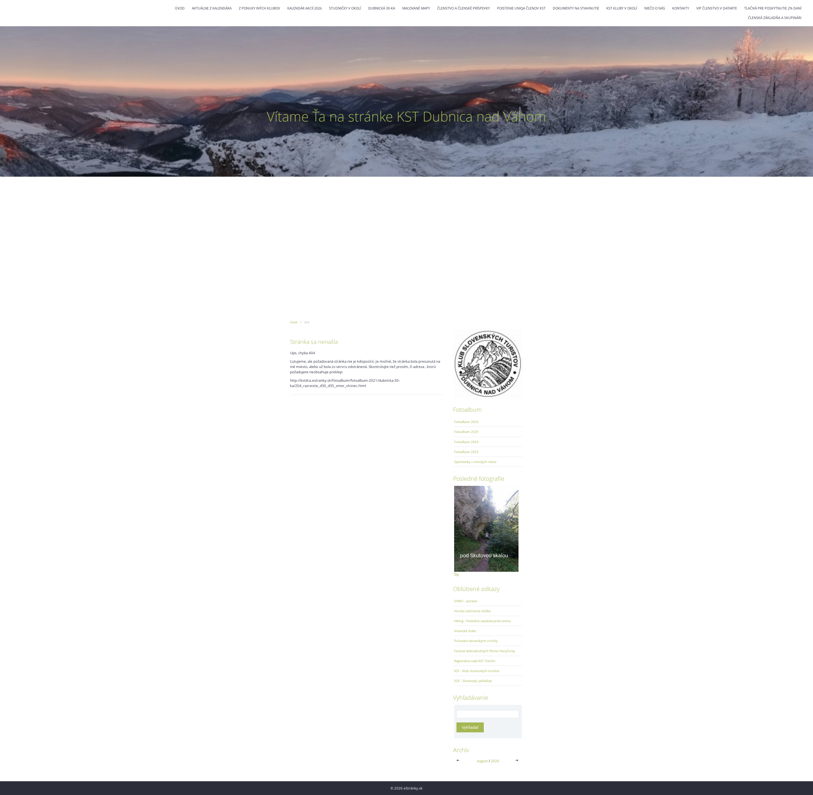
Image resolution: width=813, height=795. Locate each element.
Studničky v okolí (345, 8)
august (482, 760)
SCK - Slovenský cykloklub (473, 681)
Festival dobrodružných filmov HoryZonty (484, 651)
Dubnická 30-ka (381, 8)
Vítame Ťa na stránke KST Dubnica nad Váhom (406, 116)
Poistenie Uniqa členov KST (521, 8)
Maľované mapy (416, 8)
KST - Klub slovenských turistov (476, 671)
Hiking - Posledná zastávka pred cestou (482, 621)
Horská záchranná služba (472, 611)
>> (517, 760)
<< (459, 760)
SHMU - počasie (465, 601)
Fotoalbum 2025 (466, 432)
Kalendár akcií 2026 (304, 8)
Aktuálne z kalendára (212, 8)
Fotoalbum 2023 (466, 452)
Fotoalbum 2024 (466, 442)
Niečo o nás (654, 8)
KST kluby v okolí (621, 8)
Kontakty (680, 8)
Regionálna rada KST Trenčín (474, 661)
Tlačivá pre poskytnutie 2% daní (772, 8)
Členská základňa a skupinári (774, 17)
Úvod (180, 8)
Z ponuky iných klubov (259, 8)
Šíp (456, 574)
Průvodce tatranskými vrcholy (476, 641)
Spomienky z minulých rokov (475, 462)
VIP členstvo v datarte (716, 8)
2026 (495, 760)
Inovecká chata (465, 631)
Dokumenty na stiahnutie (576, 8)
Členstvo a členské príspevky (463, 8)
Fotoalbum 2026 (466, 422)
